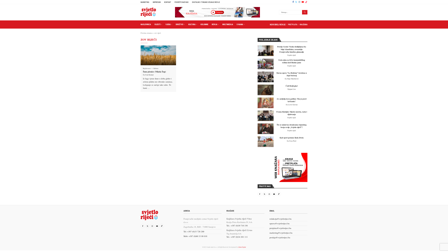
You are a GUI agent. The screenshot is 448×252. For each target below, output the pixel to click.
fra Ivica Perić (291, 141)
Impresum (157, 2)
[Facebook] (293, 2)
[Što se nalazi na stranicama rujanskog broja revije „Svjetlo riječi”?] (266, 128)
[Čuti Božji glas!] (266, 90)
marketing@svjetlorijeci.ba (281, 232)
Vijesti (157, 24)
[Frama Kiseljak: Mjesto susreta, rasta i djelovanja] (266, 115)
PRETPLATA (292, 24)
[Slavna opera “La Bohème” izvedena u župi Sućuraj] (266, 77)
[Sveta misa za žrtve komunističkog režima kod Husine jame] (266, 64)
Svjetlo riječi (291, 55)
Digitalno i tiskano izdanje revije (206, 2)
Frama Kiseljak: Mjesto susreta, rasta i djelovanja (291, 113)
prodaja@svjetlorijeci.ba (280, 237)
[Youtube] (303, 2)
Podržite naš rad (182, 2)
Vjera (168, 24)
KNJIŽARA (303, 24)
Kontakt (167, 2)
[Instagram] (299, 2)
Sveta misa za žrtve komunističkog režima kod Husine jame (291, 61)
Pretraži (304, 12)
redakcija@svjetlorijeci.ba (280, 218)
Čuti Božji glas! (292, 85)
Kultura (192, 24)
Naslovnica (146, 24)
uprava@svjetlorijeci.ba (279, 223)
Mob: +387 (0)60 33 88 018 (195, 236)
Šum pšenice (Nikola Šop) (154, 71)
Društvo (179, 24)
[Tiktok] (306, 2)
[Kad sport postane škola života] (266, 141)
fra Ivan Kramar (148, 75)
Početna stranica (146, 33)
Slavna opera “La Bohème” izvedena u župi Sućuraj (291, 74)
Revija (214, 24)
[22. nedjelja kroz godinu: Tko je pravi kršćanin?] (266, 103)
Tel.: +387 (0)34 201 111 (237, 236)
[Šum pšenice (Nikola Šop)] (158, 55)
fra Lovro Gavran (292, 104)
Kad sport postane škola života (292, 137)
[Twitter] (296, 2)
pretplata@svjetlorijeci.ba (280, 228)
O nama (240, 24)
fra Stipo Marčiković (292, 79)
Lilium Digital (242, 247)
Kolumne (204, 24)
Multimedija (227, 24)
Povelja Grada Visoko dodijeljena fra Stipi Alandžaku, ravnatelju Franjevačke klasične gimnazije (291, 49)
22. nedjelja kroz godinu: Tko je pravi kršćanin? (291, 100)
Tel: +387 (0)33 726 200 (194, 231)
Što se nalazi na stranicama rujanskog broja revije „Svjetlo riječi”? (291, 126)
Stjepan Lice (291, 89)
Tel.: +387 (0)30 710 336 (237, 225)
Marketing (145, 2)
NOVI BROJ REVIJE (278, 24)
